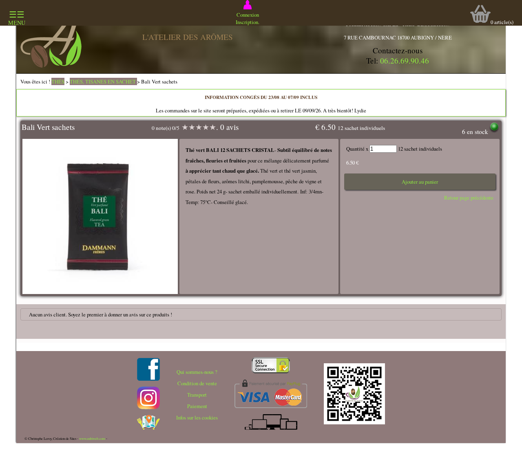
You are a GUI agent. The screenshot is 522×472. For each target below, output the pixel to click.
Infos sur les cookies (197, 417)
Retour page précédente (468, 197)
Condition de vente (197, 383)
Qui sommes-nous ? (197, 371)
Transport (197, 394)
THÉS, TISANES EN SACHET (103, 81)
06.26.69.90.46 (404, 60)
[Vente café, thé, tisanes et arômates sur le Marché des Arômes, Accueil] (51, 65)
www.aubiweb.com (92, 438)
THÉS (57, 81)
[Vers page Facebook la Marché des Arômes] (148, 378)
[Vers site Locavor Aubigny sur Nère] (148, 427)
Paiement (197, 406)
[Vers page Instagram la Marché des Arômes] (148, 407)
